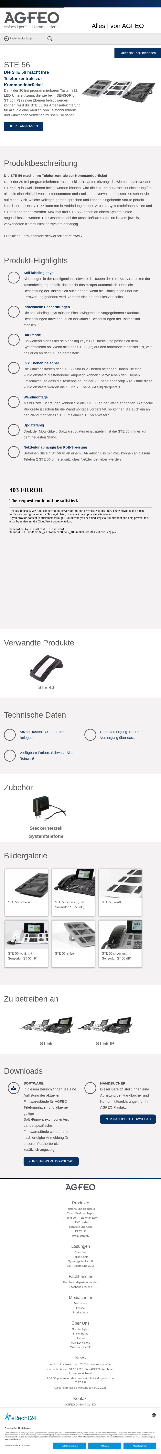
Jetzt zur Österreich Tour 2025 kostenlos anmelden (80, 1364)
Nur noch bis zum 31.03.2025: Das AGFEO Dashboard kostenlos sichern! (80, 1371)
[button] (51, 1161)
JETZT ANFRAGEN (23, 126)
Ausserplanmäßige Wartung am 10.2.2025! (80, 1387)
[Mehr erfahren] (46, 674)
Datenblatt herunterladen (138, 53)
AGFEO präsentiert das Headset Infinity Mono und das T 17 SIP (80, 1380)
